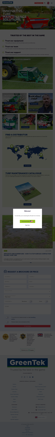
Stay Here (27, 225)
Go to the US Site (25, 221)
